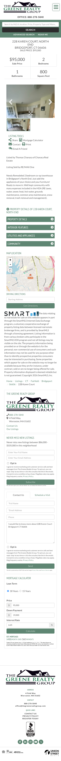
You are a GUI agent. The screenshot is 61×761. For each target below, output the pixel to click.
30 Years (14, 591)
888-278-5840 (36, 17)
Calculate (30, 631)
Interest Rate (13, 620)
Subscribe (30, 482)
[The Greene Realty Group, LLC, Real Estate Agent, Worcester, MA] (30, 729)
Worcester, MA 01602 (30, 696)
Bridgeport (47, 381)
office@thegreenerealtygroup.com (30, 706)
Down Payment (14, 610)
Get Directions (30, 305)
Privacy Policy (28, 476)
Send (30, 566)
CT (26, 381)
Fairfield (35, 381)
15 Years (26, 591)
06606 (12, 384)
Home (9, 381)
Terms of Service (45, 570)
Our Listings (12, 429)
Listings (19, 381)
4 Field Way (30, 693)
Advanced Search (24, 34)
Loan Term (12, 583)
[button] (30, 29)
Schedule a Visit (42, 495)
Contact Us (12, 425)
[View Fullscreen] (10, 270)
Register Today (30, 719)
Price (9, 600)
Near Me (43, 34)
